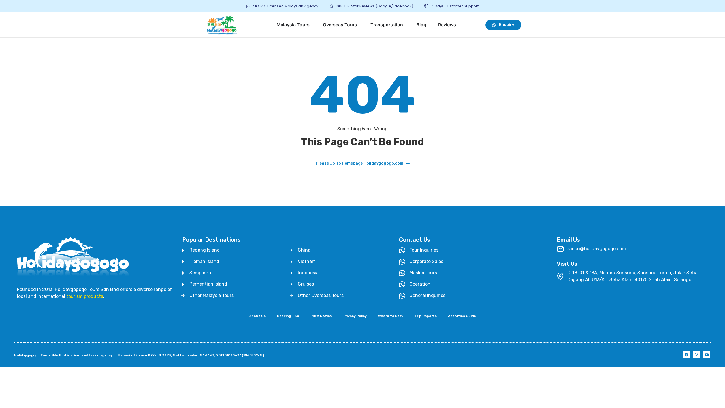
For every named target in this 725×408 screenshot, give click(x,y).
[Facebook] (686, 354)
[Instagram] (696, 354)
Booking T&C (288, 316)
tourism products (84, 296)
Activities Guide (462, 316)
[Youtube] (706, 354)
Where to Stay (390, 316)
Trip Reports (426, 316)
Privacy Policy (355, 316)
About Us (257, 316)
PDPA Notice (321, 316)
